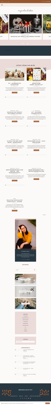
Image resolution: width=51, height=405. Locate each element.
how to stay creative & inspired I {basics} (29, 375)
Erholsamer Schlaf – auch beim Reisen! (36, 141)
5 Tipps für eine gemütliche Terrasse (28, 350)
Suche (2, 1)
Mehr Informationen (29, 403)
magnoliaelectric (25, 11)
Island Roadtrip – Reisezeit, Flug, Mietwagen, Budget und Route (29, 356)
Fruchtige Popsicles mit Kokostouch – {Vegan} (15, 200)
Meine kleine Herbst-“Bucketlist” (36, 84)
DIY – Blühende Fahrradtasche (25, 36)
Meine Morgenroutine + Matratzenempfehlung (36, 170)
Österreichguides (25, 319)
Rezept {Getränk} (25, 325)
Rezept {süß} (25, 321)
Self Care (39, 168)
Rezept (17, 110)
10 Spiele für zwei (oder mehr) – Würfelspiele (15, 141)
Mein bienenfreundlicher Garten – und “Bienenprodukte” (14, 171)
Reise (39, 139)
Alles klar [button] (47, 403)
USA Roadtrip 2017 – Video (28, 368)
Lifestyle (17, 168)
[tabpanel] (25, 27)
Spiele (17, 139)
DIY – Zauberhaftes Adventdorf (14, 84)
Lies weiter (14, 92)
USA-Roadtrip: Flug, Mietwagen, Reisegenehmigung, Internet (29, 362)
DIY (33, 110)
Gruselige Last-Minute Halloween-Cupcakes (14, 112)
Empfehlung (13, 110)
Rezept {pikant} (25, 323)
